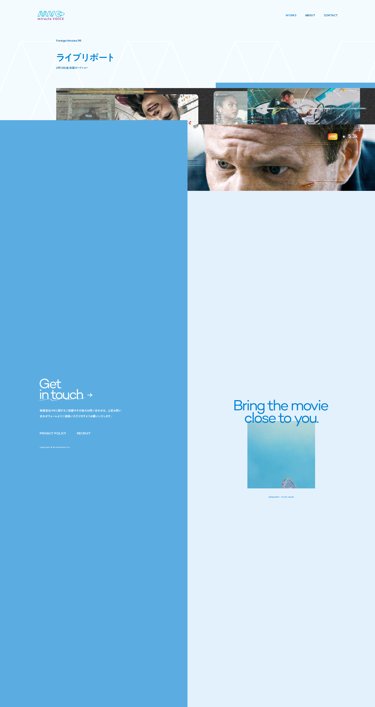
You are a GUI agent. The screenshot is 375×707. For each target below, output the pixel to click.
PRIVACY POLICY (53, 433)
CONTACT (330, 15)
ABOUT (310, 15)
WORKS (291, 15)
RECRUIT (84, 433)
